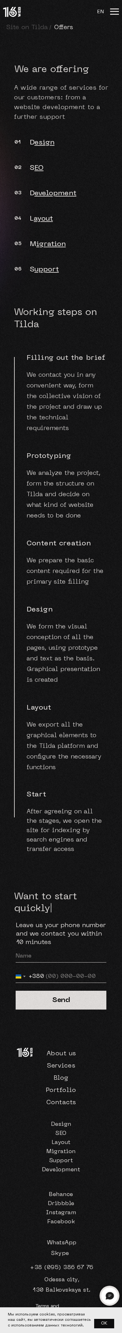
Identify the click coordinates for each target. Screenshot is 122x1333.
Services (61, 1066)
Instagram (61, 1212)
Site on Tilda (27, 27)
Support (61, 1160)
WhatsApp (62, 1243)
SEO (61, 1133)
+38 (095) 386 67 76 (62, 1267)
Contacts (61, 1102)
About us (61, 1054)
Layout (61, 1142)
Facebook (61, 1222)
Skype (60, 1253)
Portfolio (61, 1090)
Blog (61, 1078)
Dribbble (61, 1203)
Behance (61, 1194)
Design (61, 1124)
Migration (61, 1151)
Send (61, 1000)
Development (61, 1170)
